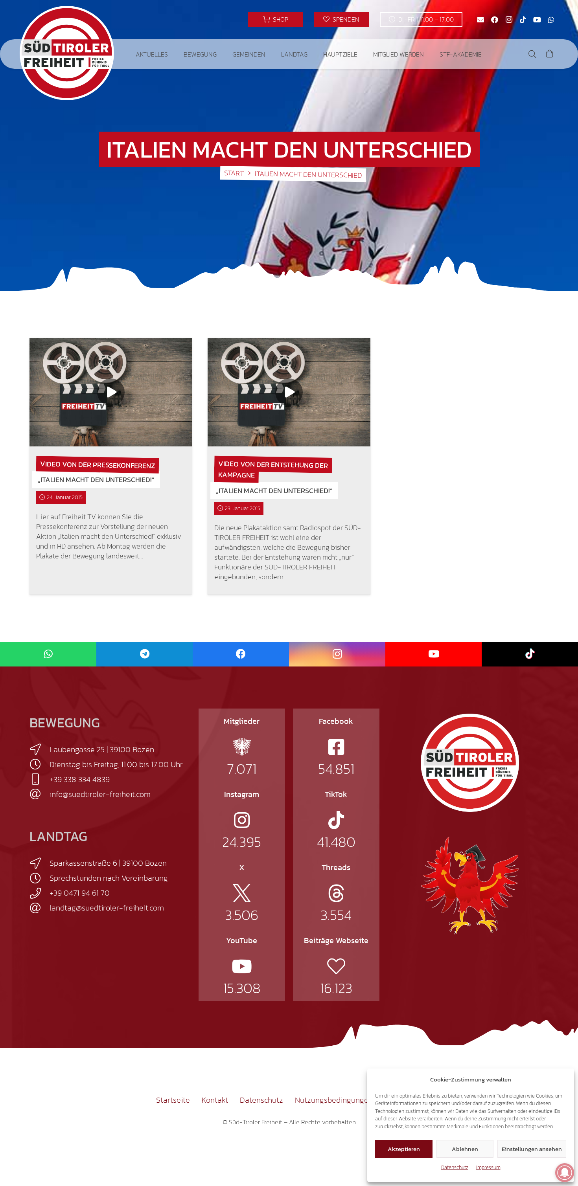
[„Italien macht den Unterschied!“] (110, 392)
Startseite (173, 1100)
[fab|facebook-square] (336, 747)
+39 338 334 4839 (80, 779)
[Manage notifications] (564, 1172)
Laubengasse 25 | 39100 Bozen (102, 749)
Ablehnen (465, 1148)
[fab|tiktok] (336, 820)
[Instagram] (509, 20)
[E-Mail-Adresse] (480, 20)
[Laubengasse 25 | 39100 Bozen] (39, 749)
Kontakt (215, 1100)
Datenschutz (454, 1167)
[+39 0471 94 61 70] (39, 893)
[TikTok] (523, 20)
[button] (173, 54)
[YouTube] (537, 20)
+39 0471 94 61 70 (80, 893)
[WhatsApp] (551, 20)
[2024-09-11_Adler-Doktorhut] (470, 884)
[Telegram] (144, 654)
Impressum (488, 1167)
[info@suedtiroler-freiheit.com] (39, 794)
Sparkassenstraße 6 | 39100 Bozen (108, 863)
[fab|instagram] (242, 820)
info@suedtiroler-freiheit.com (100, 794)
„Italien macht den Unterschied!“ (96, 479)
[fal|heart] (336, 966)
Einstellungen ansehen (532, 1148)
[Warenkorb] (549, 54)
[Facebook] (495, 20)
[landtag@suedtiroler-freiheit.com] (39, 908)
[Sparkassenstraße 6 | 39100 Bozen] (39, 863)
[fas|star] (242, 747)
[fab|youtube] (242, 966)
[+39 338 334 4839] (39, 779)
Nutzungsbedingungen (334, 1100)
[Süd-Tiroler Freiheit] (470, 763)
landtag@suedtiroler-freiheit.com (107, 908)
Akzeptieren (404, 1148)
